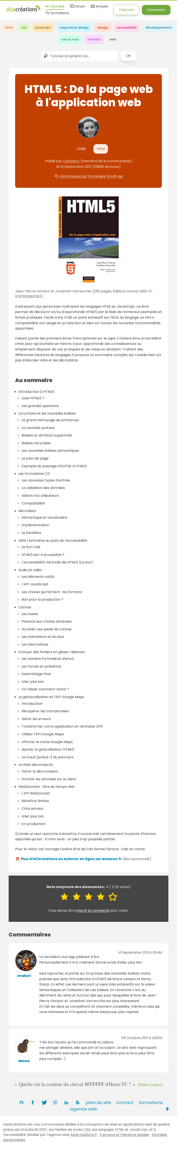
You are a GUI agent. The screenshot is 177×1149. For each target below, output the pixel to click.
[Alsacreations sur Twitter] (44, 1103)
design (102, 27)
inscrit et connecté (93, 910)
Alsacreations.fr (83, 1134)
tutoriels (56, 6)
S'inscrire (126, 9)
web (112, 39)
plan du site (98, 1103)
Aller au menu (18, 7)
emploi (101, 6)
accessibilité (127, 27)
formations (59, 13)
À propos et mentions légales (124, 1134)
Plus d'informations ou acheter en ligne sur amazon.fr (71, 858)
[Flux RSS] (77, 1103)
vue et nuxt (70, 39)
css (24, 27)
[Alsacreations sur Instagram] (55, 1103)
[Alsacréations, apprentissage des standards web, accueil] (23, 10)
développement (158, 27)
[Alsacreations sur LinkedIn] (66, 1103)
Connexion (156, 9)
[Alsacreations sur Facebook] (33, 1103)
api (120, 176)
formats (94, 39)
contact (125, 1103)
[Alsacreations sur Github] (21, 1103)
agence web (83, 1109)
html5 (112, 176)
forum (79, 6)
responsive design (74, 27)
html (9, 27)
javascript (43, 27)
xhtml (65, 176)
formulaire (97, 176)
